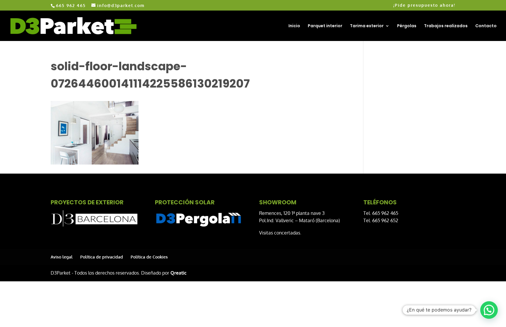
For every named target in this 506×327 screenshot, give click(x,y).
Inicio (294, 26)
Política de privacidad (101, 256)
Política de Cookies (149, 256)
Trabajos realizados (446, 26)
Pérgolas (406, 26)
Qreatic (178, 273)
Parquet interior (325, 26)
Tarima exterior (367, 26)
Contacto (486, 26)
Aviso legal (62, 256)
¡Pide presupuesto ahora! (424, 5)
